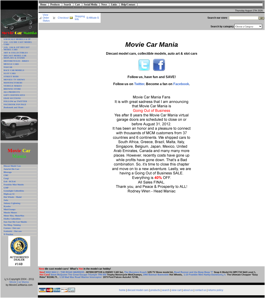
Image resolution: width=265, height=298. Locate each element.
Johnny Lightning (12, 203)
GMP (6, 188)
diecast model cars (137, 290)
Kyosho (7, 206)
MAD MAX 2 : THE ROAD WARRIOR (65, 272)
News (104, 4)
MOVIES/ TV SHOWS (14, 79)
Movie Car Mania (19, 282)
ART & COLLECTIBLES (16, 53)
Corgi (6, 178)
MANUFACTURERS (13, 83)
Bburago (8, 172)
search (166, 290)
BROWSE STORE (12, 89)
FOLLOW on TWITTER (15, 101)
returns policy (215, 290)
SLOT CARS (10, 73)
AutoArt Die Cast (11, 169)
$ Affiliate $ (93, 17)
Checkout (63, 17)
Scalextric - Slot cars (13, 231)
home (122, 290)
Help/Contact (128, 4)
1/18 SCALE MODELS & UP (17, 39)
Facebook (181, 84)
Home (43, 4)
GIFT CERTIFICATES (14, 95)
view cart (176, 290)
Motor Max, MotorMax (14, 216)
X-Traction (8, 234)
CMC (6, 175)
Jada (6, 200)
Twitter (139, 84)
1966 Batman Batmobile (156, 274)
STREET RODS (11, 76)
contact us (200, 290)
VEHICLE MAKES (13, 86)
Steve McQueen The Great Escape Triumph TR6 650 (78, 274)
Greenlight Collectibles (14, 191)
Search (67, 4)
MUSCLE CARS (11, 64)
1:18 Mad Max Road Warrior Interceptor (80, 277)
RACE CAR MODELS (14, 70)
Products (55, 4)
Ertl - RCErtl (10, 181)
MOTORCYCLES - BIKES (16, 61)
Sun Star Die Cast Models (15, 222)
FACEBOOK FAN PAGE (15, 104)
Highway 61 (9, 194)
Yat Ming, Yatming (12, 225)
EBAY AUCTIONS (12, 98)
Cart (77, 4)
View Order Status (46, 17)
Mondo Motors (10, 212)
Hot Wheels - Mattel (13, 197)
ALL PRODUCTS (12, 92)
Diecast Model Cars (12, 166)
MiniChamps (10, 209)
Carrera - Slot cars (12, 228)
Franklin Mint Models (14, 184)
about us (188, 290)
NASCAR (8, 67)
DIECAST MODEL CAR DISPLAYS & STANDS (15, 56)
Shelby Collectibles (12, 219)
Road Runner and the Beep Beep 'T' (194, 272)
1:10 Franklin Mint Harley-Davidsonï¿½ (205, 274)
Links (114, 4)
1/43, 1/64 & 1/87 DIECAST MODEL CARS (17, 48)
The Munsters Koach (135, 272)
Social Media (90, 4)
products (155, 290)
